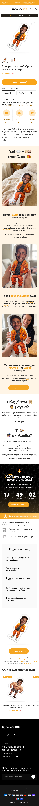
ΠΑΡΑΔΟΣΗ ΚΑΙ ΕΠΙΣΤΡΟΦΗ (13, 747)
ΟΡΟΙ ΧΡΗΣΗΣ (7, 753)
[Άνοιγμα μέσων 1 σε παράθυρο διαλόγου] (33, 24)
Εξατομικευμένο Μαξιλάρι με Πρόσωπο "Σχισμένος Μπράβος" (16, 707)
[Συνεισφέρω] (33, 777)
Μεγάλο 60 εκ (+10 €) (26, 93)
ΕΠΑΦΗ (5, 744)
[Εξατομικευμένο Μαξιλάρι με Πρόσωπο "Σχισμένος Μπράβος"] (16, 689)
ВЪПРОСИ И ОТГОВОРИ (11, 750)
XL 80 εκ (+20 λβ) (10, 99)
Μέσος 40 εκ (8, 93)
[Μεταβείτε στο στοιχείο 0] (5, 60)
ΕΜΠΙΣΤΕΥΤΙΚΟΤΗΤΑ (10, 756)
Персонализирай (19, 82)
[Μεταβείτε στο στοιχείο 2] (13, 60)
